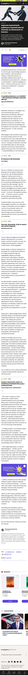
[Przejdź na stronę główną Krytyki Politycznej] (8, 650)
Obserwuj (19, 673)
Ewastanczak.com (5, 668)
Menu (25, 673)
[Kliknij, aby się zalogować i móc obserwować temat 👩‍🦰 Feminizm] (10, 554)
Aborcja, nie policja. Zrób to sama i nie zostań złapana (14, 225)
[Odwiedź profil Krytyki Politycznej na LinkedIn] (20, 662)
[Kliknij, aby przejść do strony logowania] (26, 3)
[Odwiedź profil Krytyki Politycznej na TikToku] (15, 662)
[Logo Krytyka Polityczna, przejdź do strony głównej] (9, 3)
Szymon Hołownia (17, 249)
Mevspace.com (15, 666)
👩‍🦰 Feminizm (5, 554)
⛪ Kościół (9, 552)
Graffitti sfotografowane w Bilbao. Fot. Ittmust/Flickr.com (1, 19)
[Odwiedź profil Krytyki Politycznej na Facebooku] (9, 662)
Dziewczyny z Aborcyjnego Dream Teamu (14, 313)
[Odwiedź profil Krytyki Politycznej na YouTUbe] (18, 662)
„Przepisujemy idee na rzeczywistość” (11, 655)
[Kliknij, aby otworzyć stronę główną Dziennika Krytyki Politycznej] (14, 673)
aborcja (19, 552)
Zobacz (10, 601)
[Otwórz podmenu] (26, 655)
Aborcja (3, 23)
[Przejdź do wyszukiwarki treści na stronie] (20, 3)
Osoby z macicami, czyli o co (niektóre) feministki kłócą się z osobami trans (12, 383)
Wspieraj (3, 673)
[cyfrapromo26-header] (14, 1)
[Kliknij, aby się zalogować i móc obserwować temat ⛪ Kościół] (13, 552)
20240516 (9, 558)
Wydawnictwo (9, 673)
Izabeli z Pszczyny (6, 149)
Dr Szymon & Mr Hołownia (10, 159)
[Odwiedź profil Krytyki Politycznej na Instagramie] (12, 662)
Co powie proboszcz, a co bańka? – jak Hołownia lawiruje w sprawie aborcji (13, 97)
